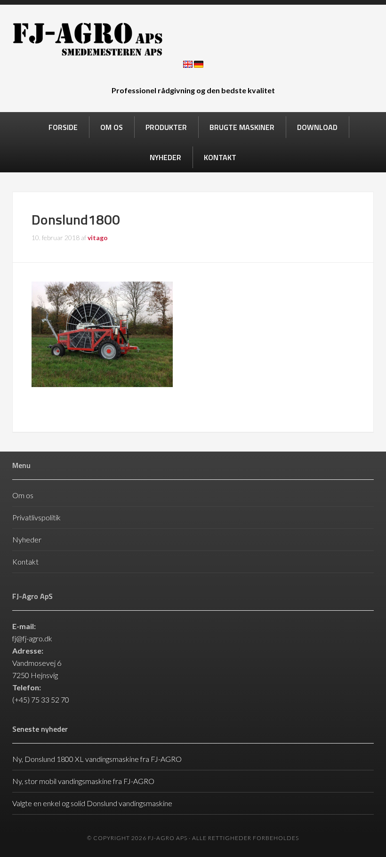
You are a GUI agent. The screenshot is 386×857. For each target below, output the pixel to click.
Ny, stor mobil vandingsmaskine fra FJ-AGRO (83, 780)
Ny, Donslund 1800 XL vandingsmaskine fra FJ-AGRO (97, 758)
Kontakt (25, 561)
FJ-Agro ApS (193, 39)
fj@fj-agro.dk (32, 638)
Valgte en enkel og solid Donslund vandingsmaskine (92, 803)
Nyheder (26, 539)
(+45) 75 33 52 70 (40, 699)
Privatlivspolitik (36, 517)
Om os (22, 495)
